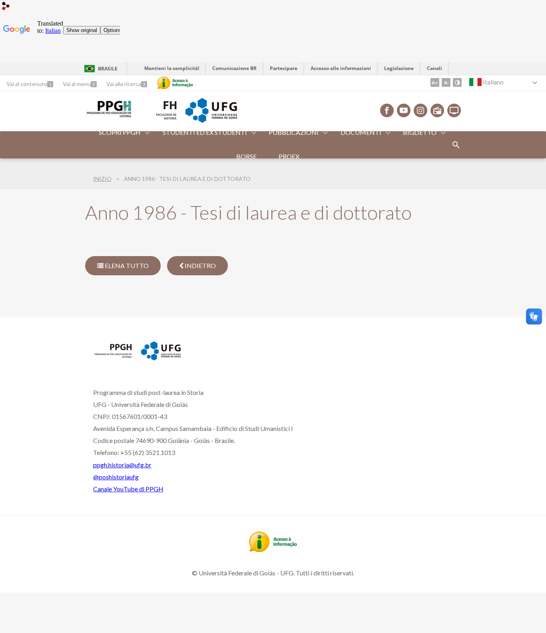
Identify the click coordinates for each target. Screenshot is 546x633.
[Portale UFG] (211, 120)
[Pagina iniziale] (113, 357)
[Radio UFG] (437, 110)
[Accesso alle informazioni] (175, 83)
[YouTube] (403, 110)
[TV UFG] (454, 110)
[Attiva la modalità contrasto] (457, 82)
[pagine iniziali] (108, 116)
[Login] (6, 7)
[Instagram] (420, 110)
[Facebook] (387, 110)
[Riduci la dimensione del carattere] (446, 82)
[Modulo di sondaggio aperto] (456, 145)
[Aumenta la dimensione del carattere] (434, 82)
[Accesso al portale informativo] (273, 549)
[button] (120, 133)
